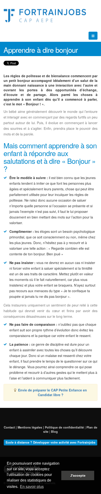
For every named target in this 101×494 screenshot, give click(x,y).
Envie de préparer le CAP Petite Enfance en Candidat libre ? (52, 392)
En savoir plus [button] (32, 487)
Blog (54, 431)
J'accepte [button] (77, 475)
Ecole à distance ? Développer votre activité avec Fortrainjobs (50, 442)
